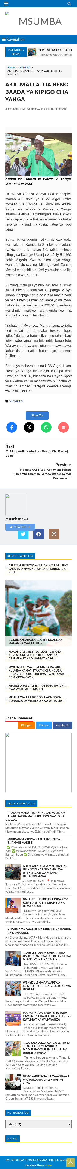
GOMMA (46, 1165)
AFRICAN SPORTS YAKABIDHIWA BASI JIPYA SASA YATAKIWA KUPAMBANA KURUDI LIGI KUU (38, 569)
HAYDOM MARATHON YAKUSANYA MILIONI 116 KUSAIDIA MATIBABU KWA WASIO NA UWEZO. (36, 816)
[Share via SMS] (63, 427)
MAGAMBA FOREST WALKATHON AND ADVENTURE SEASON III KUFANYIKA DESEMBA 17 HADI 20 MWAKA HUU (35, 655)
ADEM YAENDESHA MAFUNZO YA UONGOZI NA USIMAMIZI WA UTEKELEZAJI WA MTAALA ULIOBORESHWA (45, 871)
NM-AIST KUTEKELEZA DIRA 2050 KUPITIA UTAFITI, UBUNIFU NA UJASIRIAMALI (45, 903)
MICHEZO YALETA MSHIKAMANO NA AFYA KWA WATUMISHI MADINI (37, 687)
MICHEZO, (61, 108)
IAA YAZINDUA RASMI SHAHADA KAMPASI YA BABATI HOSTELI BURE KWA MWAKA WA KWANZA (47, 1016)
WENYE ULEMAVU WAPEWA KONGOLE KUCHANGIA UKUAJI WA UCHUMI (47, 986)
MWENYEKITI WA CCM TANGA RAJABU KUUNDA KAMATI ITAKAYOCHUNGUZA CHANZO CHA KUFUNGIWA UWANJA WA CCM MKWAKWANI (36, 672)
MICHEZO (24, 67)
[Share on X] (29, 427)
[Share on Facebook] (11, 427)
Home (11, 67)
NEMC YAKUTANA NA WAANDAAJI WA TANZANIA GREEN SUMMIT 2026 (46, 1079)
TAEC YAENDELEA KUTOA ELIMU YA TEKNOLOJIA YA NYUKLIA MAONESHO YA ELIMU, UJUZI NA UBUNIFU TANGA (46, 1048)
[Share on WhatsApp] (46, 427)
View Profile (22, 526)
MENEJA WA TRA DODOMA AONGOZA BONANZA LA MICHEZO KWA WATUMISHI (37, 699)
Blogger (26, 725)
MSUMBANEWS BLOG (19, 1160)
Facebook (62, 725)
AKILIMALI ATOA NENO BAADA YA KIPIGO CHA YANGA (37, 91)
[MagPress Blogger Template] (38, 21)
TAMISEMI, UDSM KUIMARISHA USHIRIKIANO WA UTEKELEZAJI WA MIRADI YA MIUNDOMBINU (47, 956)
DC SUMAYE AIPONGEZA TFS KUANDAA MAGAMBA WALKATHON (35, 641)
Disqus (44, 725)
